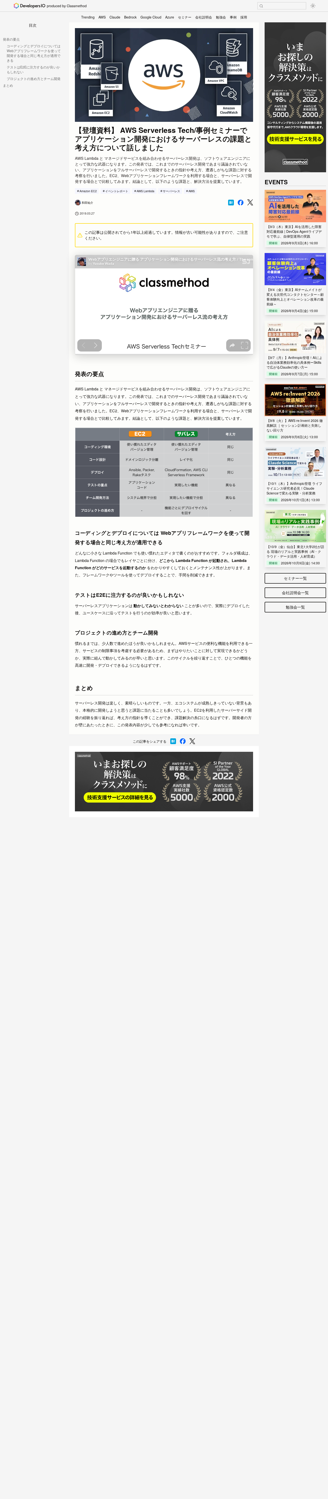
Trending (88, 17)
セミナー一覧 (295, 578)
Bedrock (130, 17)
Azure (169, 17)
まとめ (8, 85)
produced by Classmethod (67, 5)
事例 (233, 17)
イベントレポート (116, 191)
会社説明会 (203, 17)
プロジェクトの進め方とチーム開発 (34, 78)
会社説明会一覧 (295, 592)
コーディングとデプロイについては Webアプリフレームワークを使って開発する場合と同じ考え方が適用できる (34, 53)
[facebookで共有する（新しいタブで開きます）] (240, 202)
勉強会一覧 (295, 607)
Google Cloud (150, 17)
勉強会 (221, 17)
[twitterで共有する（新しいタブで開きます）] (250, 202)
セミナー (184, 17)
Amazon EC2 (88, 191)
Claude (114, 17)
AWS (102, 17)
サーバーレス (171, 191)
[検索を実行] (261, 6)
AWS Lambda (145, 191)
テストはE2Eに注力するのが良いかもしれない (33, 69)
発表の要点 (11, 39)
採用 (243, 17)
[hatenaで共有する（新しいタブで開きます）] (231, 202)
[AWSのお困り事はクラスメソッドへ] (164, 781)
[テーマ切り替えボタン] (313, 6)
